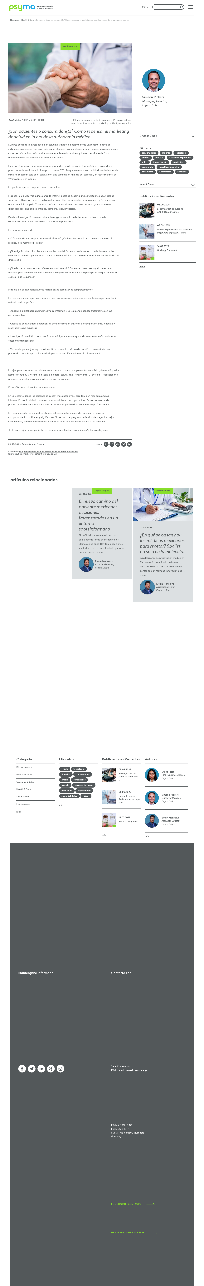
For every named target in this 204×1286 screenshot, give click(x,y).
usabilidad (66, 790)
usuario (65, 785)
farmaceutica (90, 123)
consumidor (79, 780)
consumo (182, 172)
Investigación (23, 804)
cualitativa (178, 162)
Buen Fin (65, 774)
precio (64, 780)
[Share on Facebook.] (112, 445)
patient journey (117, 123)
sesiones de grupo (84, 785)
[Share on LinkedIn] (106, 445)
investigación (160, 162)
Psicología (181, 153)
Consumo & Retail (25, 782)
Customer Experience (180, 157)
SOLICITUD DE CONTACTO (126, 1204)
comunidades (83, 774)
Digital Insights (102, 491)
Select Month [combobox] (147, 184)
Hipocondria (84, 790)
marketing (103, 123)
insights (166, 153)
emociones (76, 123)
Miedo (64, 769)
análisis (159, 157)
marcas (145, 157)
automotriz (147, 172)
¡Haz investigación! (98, 430)
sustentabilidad (69, 796)
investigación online (169, 167)
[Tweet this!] (124, 445)
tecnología (147, 167)
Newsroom (15, 20)
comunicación (109, 120)
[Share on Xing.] (129, 445)
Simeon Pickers (36, 120)
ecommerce (165, 172)
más (18, 812)
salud (129, 123)
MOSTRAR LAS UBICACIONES (127, 1233)
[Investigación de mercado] (31, 10)
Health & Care (27, 20)
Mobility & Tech (24, 775)
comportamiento (92, 120)
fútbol (86, 796)
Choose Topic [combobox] (148, 135)
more (142, 266)
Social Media (23, 797)
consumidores (124, 120)
